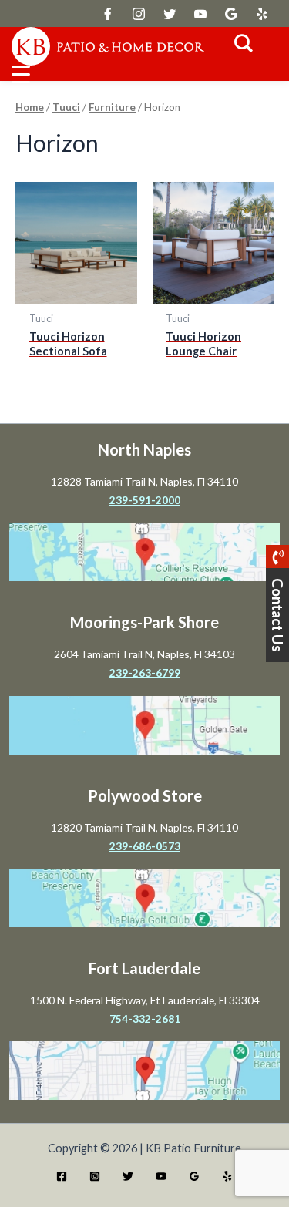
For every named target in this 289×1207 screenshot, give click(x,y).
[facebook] (139, 14)
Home (29, 107)
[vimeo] (200, 14)
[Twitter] (128, 1176)
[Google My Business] (194, 1176)
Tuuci (66, 107)
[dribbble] (231, 14)
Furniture (112, 107)
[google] (169, 14)
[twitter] (108, 14)
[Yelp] (227, 1176)
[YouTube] (161, 1176)
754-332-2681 (144, 1018)
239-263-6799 (144, 672)
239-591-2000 (144, 499)
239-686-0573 (144, 845)
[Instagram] (94, 1176)
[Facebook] (61, 1176)
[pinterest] (262, 14)
